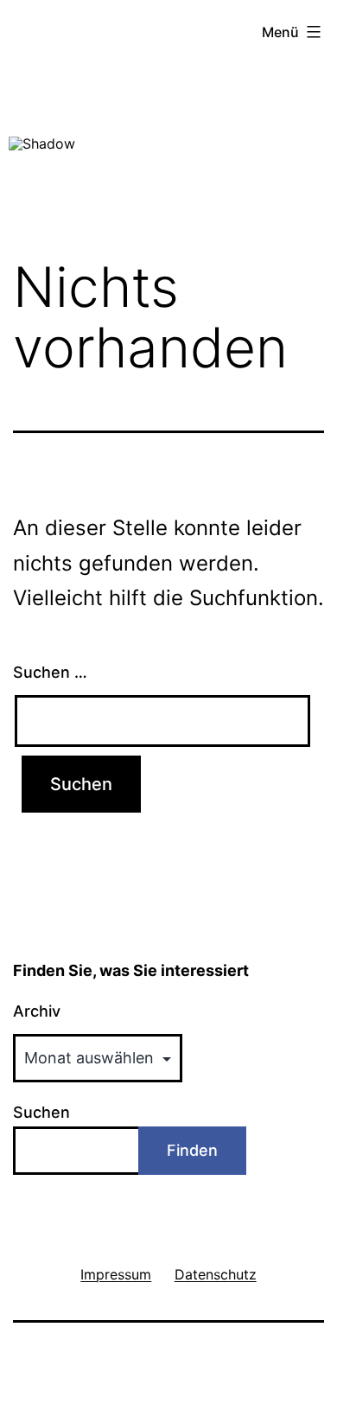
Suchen (41, 1112)
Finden (192, 1150)
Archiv (36, 1011)
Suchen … (50, 672)
